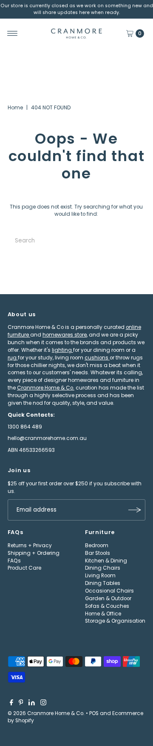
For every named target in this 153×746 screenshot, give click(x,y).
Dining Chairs (102, 568)
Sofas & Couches (107, 606)
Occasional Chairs (109, 590)
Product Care (24, 568)
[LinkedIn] (31, 703)
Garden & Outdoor (108, 598)
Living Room (100, 575)
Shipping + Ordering (34, 553)
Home (15, 107)
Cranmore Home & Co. (45, 387)
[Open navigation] (12, 33)
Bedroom (96, 545)
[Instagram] (43, 703)
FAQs (14, 560)
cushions (97, 357)
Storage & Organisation (115, 621)
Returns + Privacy (30, 545)
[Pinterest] (21, 703)
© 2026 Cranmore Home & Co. (46, 713)
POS (94, 713)
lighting (62, 350)
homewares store (64, 334)
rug (13, 357)
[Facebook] (11, 703)
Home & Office (103, 613)
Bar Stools (97, 553)
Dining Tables (102, 583)
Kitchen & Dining (106, 560)
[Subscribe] (134, 510)
